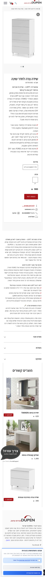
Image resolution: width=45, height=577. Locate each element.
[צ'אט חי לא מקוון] (10, 452)
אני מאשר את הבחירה (33, 573)
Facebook (36, 545)
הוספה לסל (31, 196)
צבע (36, 174)
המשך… (7, 540)
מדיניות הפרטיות (24, 560)
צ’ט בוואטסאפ (29, 209)
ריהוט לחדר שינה (29, 9)
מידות (35, 162)
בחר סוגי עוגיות (35, 567)
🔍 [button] (16, 3)
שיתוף (14, 213)
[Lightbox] (38, 14)
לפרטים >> (8, 415)
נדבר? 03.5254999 (28, 213)
